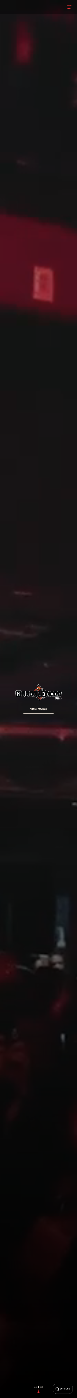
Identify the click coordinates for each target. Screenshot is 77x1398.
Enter (39, 1387)
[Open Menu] (69, 7)
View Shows (38, 709)
